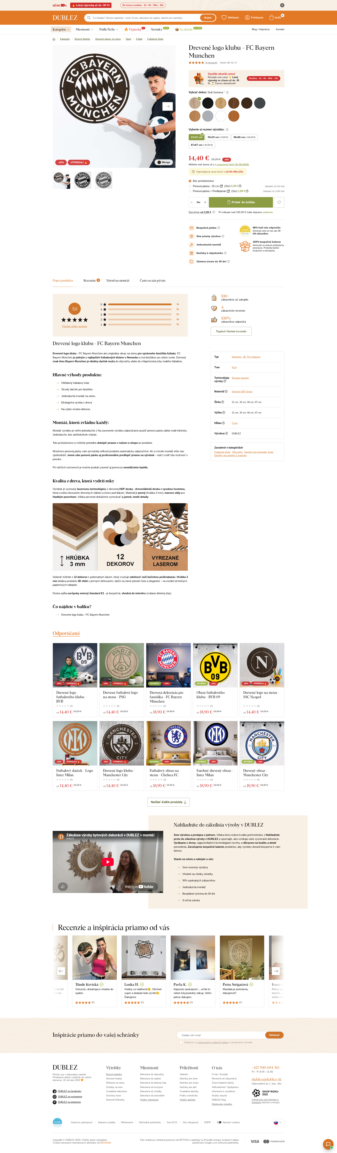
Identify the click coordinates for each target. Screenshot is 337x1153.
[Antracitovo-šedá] (103, 180)
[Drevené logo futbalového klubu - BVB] (75, 665)
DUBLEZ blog (219, 1099)
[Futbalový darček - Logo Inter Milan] (75, 743)
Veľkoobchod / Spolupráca (225, 1087)
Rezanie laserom (240, 378)
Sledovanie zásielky (222, 1104)
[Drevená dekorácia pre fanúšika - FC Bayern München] (168, 665)
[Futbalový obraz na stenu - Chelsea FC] (168, 743)
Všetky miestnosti (149, 1099)
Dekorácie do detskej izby (153, 1082)
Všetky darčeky (188, 1099)
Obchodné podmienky (150, 1122)
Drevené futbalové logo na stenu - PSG (120, 694)
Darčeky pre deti (188, 1087)
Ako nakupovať (190, 1122)
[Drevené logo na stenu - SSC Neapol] (262, 665)
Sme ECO (172, 1122)
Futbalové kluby (222, 452)
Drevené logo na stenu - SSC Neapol (261, 694)
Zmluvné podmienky (228, 1142)
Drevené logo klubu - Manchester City (119, 772)
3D (244, 357)
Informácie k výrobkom (223, 1091)
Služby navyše (219, 1095)
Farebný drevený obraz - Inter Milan (215, 772)
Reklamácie (127, 1122)
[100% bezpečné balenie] (245, 246)
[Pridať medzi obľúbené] (279, 202)
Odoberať (274, 1035)
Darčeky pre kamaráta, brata (258, 452)
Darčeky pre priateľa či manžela (230, 455)
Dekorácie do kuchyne (151, 1087)
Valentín (184, 1074)
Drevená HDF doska (242, 391)
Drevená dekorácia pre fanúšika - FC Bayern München (166, 696)
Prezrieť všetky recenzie (74, 326)
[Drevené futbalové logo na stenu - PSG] (122, 665)
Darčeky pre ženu (189, 1078)
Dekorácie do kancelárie (152, 1095)
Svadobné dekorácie (116, 1091)
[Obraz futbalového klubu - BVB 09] (215, 665)
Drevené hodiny (114, 1078)
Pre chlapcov (253, 357)
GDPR (207, 1122)
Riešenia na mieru (115, 1082)
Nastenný (237, 357)
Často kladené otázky (223, 1082)
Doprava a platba (106, 1122)
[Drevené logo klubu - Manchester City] (122, 743)
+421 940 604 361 (265, 1067)
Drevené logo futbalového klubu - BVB (71, 696)
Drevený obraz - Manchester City (255, 772)
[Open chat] (328, 1144)
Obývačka (237, 452)
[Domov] (54, 39)
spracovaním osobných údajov (213, 1042)
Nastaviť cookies (231, 1122)
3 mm (235, 423)
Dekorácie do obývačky (152, 1074)
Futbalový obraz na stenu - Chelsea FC (164, 772)
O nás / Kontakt (220, 1074)
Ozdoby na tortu (114, 1087)
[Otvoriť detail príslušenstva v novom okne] (221, 186)
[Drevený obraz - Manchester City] (262, 743)
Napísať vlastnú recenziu (231, 331)
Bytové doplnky (114, 1074)
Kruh (234, 367)
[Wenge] (61, 180)
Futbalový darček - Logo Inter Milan (74, 772)
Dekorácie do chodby (150, 1091)
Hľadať (208, 17)
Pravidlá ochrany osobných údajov (221, 1140)
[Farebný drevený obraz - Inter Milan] (215, 743)
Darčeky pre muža (189, 1082)
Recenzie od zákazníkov (224, 1078)
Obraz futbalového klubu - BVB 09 (211, 694)
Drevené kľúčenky (115, 1099)
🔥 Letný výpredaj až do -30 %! (91, 5)
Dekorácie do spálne (150, 1078)
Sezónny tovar (113, 1095)
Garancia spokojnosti (81, 1122)
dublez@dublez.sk (267, 1079)
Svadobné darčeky (189, 1091)
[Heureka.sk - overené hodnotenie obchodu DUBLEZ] (57, 1122)
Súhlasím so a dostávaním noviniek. (218, 1042)
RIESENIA (105, 1142)
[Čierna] (82, 180)
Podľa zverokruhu (189, 1095)
